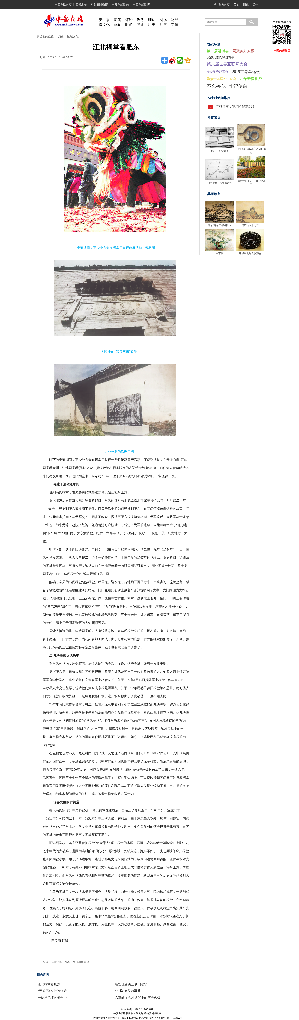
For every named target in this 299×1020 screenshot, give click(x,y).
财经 (174, 20)
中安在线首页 (63, 4)
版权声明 (149, 1009)
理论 (151, 20)
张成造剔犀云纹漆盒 (250, 253)
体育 (117, 25)
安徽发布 (81, 4)
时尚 (129, 25)
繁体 (255, 4)
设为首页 (224, 4)
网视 (163, 20)
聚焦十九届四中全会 (221, 79)
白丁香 (219, 253)
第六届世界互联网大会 (227, 64)
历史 (151, 25)
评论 (129, 20)
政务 (140, 20)
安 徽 (104, 20)
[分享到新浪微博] (172, 60)
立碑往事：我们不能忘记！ (235, 106)
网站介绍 (126, 1009)
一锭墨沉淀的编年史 (52, 997)
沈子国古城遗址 (219, 150)
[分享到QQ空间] (187, 60)
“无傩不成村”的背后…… (55, 991)
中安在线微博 (141, 4)
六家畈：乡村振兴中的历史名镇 (137, 997)
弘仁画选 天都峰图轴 (219, 225)
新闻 (117, 20)
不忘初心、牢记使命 (227, 86)
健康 (140, 25)
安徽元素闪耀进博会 (220, 57)
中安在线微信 (120, 4)
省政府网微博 (99, 4)
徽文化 (104, 25)
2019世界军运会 (246, 71)
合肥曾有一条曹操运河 (219, 182)
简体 (246, 4)
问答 (163, 25)
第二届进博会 (218, 51)
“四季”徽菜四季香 (128, 991)
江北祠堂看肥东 (49, 984)
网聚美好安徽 (243, 51)
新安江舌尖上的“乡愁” (131, 984)
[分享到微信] (180, 60)
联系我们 (137, 1009)
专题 (174, 25)
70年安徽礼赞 (251, 79)
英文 (236, 4)
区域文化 (73, 36)
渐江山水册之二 (250, 225)
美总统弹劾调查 (217, 72)
